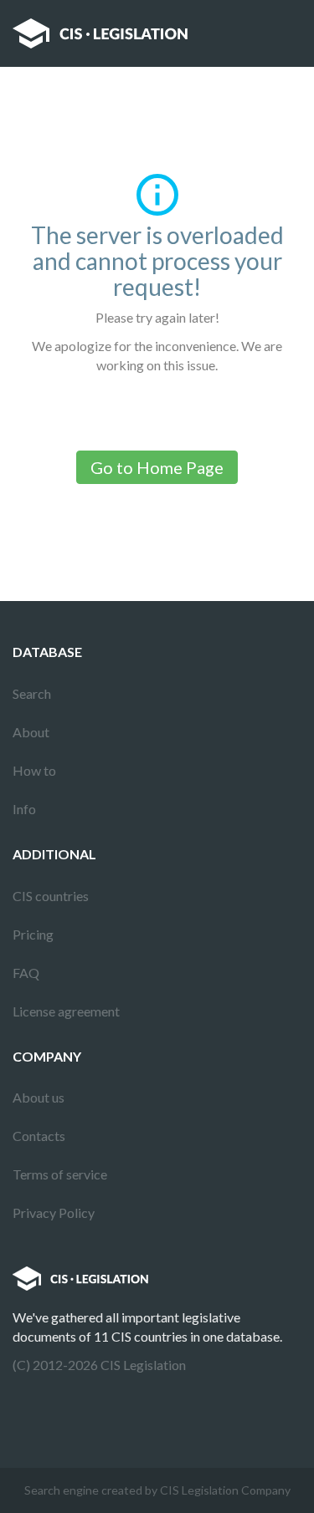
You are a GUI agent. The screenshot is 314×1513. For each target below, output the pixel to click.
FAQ (26, 973)
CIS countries (51, 896)
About (31, 732)
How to (34, 770)
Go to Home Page (157, 467)
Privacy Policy (54, 1212)
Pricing (33, 934)
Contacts (39, 1136)
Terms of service (60, 1174)
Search (32, 693)
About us (38, 1097)
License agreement (66, 1011)
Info (24, 809)
